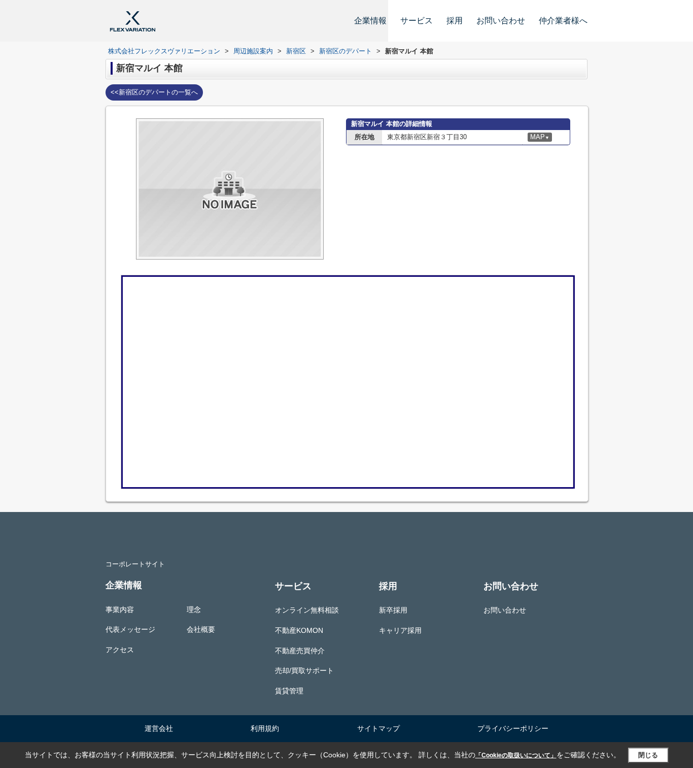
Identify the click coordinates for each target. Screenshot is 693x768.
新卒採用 (393, 610)
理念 (194, 609)
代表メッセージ (130, 629)
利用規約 (265, 728)
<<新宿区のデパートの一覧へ (154, 92)
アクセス (120, 650)
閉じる (648, 755)
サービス (416, 20)
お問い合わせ (500, 20)
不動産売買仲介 (300, 651)
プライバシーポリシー (512, 728)
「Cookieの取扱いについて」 (516, 755)
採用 (454, 20)
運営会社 (159, 728)
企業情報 (370, 20)
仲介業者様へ (563, 20)
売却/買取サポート (304, 670)
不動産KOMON (299, 630)
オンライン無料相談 (307, 610)
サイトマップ (378, 728)
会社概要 (201, 629)
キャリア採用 (400, 630)
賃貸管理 (289, 691)
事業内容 (120, 609)
